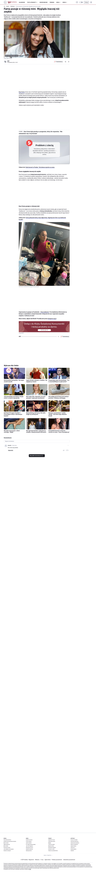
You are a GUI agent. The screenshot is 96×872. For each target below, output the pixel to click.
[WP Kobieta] (13, 2)
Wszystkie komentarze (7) (36, 455)
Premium (52, 2)
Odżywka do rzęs (51, 839)
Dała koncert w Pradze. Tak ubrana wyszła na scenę (40, 167)
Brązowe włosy (51, 846)
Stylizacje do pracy (29, 847)
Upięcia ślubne (73, 846)
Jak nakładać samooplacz (9, 849)
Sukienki (72, 850)
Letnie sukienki (28, 842)
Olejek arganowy (7, 844)
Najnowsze (22, 2)
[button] (81, 2)
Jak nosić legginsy (29, 846)
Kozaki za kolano (29, 839)
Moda (57, 2)
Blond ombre (6, 842)
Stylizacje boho (29, 850)
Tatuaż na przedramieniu (53, 850)
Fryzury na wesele (74, 839)
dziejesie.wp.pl (52, 318)
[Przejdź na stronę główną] (5, 3)
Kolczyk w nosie (51, 849)
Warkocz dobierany (74, 844)
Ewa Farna (22, 92)
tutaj (30, 869)
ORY (8, 61)
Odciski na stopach (7, 850)
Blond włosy (6, 846)
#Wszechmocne (43, 2)
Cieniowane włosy (51, 841)
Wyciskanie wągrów (52, 847)
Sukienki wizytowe (29, 849)
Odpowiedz (10, 450)
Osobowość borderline (75, 842)
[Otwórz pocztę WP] (77, 2)
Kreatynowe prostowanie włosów (10, 841)
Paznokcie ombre (7, 847)
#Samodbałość (44, 312)
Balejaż (49, 842)
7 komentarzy (59, 61)
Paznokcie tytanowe (74, 841)
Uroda (64, 2)
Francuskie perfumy (7, 839)
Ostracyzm (73, 847)
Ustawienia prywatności (69, 859)
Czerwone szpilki (51, 844)
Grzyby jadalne (73, 849)
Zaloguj (86, 2)
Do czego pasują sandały (30, 844)
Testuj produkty (31, 2)
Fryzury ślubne (28, 841)
